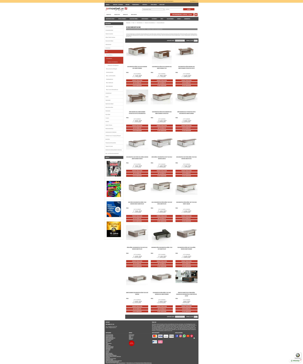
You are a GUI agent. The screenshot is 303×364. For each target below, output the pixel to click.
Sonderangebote (109, 26)
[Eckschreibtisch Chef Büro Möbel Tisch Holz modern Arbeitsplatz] (186, 149)
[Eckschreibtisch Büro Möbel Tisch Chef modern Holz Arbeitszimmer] (162, 282)
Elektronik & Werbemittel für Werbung (114, 149)
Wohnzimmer (108, 44)
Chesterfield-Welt (109, 30)
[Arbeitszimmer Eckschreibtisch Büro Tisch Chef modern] (137, 284)
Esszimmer (108, 48)
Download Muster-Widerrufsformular (144, 363)
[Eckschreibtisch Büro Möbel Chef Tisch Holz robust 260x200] (186, 194)
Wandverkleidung (109, 128)
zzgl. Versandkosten (120, 363)
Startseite (108, 14)
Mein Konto (134, 14)
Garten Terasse (109, 125)
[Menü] (300, 353)
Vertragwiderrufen (132, 343)
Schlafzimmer (108, 93)
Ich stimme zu (193, 1)
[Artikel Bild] (114, 176)
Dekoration (108, 110)
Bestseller (108, 139)
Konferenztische (109, 72)
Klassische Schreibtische (113, 65)
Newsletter (117, 14)
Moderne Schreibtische (113, 62)
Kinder (107, 96)
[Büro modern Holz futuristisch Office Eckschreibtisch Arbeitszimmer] (186, 101)
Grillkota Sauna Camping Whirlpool (113, 135)
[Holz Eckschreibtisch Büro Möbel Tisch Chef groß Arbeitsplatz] (162, 192)
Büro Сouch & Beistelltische (112, 89)
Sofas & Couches (109, 33)
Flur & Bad (108, 114)
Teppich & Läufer (109, 146)
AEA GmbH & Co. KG (131, 363)
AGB (130, 336)
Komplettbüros (109, 55)
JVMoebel (131, 337)
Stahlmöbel (108, 100)
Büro (107, 51)
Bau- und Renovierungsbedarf (112, 153)
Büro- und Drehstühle (110, 75)
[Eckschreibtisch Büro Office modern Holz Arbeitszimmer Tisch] (162, 63)
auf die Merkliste (137, 83)
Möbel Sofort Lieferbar (110, 37)
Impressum (131, 335)
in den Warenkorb (137, 85)
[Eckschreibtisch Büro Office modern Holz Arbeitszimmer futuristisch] (162, 104)
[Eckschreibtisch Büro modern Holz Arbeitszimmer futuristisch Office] (186, 56)
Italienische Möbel (109, 103)
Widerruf (130, 339)
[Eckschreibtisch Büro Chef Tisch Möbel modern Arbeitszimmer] (186, 239)
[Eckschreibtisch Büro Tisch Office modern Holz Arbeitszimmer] (137, 56)
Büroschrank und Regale (111, 68)
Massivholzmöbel (109, 107)
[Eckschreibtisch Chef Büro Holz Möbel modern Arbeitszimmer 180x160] (137, 149)
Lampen (107, 118)
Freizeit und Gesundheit (111, 142)
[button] (295, 360)
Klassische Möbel (109, 40)
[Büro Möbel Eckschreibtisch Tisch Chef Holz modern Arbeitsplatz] (137, 239)
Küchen (107, 121)
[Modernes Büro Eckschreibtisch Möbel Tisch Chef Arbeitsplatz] (162, 244)
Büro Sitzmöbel (109, 86)
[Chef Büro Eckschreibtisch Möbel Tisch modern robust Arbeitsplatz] (137, 194)
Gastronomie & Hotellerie (111, 132)
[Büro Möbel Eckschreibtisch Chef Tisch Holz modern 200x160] (162, 149)
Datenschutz (131, 334)
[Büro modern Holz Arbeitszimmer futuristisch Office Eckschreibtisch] (137, 104)
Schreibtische (109, 58)
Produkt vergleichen (137, 80)
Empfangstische (109, 79)
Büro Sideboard (109, 82)
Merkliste (125, 14)
